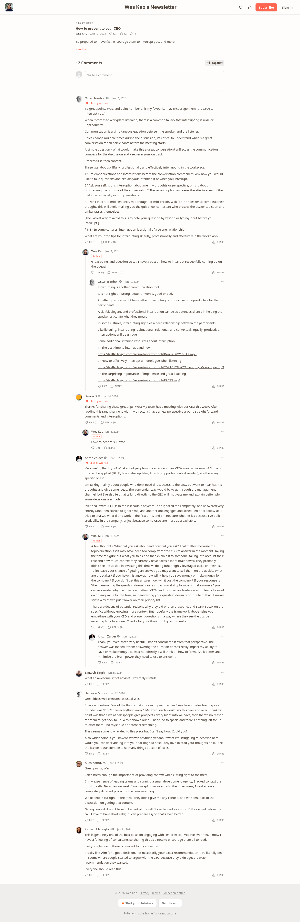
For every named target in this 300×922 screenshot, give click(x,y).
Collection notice (173, 893)
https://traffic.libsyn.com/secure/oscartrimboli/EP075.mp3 (139, 380)
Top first (217, 63)
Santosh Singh (95, 672)
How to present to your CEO (98, 28)
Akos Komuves (95, 763)
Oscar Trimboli (95, 98)
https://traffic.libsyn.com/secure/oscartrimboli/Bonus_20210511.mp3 (147, 354)
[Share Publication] (250, 7)
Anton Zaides (94, 458)
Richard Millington (98, 829)
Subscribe (266, 7)
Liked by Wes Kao (98, 103)
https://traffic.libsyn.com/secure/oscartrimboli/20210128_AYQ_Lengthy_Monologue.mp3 (161, 367)
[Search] (241, 7)
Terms (156, 893)
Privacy (144, 893)
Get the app (170, 903)
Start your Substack (139, 903)
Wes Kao (81, 33)
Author (96, 256)
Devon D (91, 396)
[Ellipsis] (222, 98)
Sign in (287, 7)
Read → (81, 49)
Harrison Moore (96, 693)
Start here (84, 23)
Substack (130, 913)
